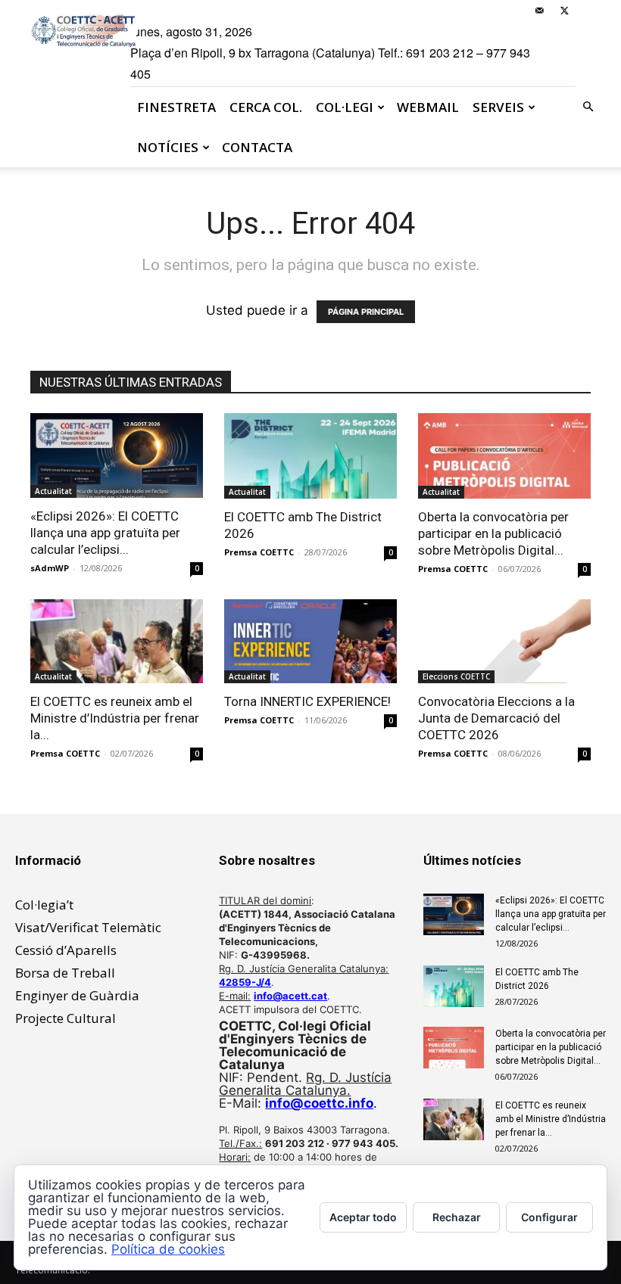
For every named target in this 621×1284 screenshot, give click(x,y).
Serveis (498, 107)
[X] (564, 10)
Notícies (167, 147)
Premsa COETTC (259, 552)
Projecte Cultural (65, 1018)
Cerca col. (265, 107)
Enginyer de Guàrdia (77, 995)
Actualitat (53, 491)
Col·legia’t (44, 904)
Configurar (549, 1217)
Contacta (257, 147)
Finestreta (176, 107)
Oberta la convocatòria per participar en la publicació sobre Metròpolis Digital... (493, 533)
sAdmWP (49, 568)
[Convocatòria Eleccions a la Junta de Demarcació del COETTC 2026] (504, 641)
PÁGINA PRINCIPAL (366, 311)
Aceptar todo (363, 1217)
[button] (588, 106)
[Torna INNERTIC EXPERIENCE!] (310, 641)
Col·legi (344, 107)
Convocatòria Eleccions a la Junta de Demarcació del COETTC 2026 (496, 718)
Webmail (428, 107)
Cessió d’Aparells (66, 950)
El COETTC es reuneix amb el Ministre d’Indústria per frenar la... (114, 718)
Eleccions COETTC (456, 676)
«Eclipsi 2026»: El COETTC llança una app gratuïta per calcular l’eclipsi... (105, 532)
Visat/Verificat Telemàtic (88, 927)
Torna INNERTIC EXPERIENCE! (307, 701)
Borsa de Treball (65, 972)
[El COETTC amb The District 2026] (310, 456)
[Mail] (539, 10)
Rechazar (456, 1217)
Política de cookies (168, 1249)
